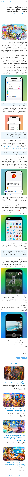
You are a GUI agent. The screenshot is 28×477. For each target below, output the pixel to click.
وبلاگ (15, 475)
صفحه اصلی (21, 1)
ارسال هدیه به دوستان (22, 148)
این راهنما (19, 154)
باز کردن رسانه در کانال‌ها (12, 148)
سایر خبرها (14, 363)
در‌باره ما (18, 475)
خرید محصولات (15, 146)
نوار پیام (15, 252)
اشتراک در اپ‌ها (7, 146)
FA (2, 1)
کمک (16, 1)
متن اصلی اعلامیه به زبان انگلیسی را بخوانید (17, 13)
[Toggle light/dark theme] (26, 1)
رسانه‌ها (12, 475)
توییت (18, 357)
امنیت (9, 475)
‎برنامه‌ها (11, 1)
